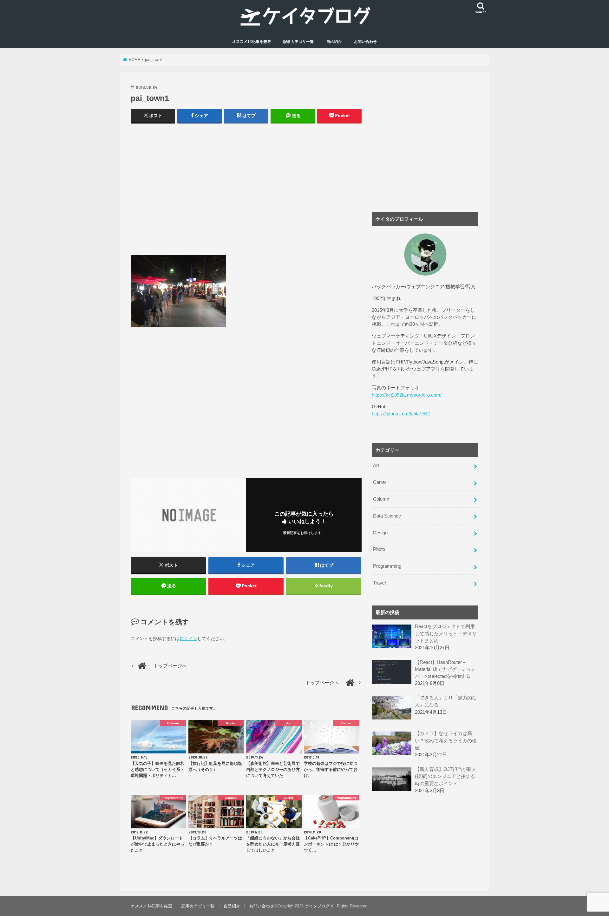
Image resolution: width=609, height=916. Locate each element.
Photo (379, 549)
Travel (379, 582)
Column (381, 499)
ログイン (188, 638)
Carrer (379, 482)
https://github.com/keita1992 (401, 413)
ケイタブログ (317, 906)
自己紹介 (334, 41)
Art (376, 465)
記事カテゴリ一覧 (298, 41)
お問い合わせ (365, 41)
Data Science (387, 515)
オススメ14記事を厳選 (251, 41)
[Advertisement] (246, 192)
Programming (387, 566)
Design (380, 532)
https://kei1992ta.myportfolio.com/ (407, 395)
